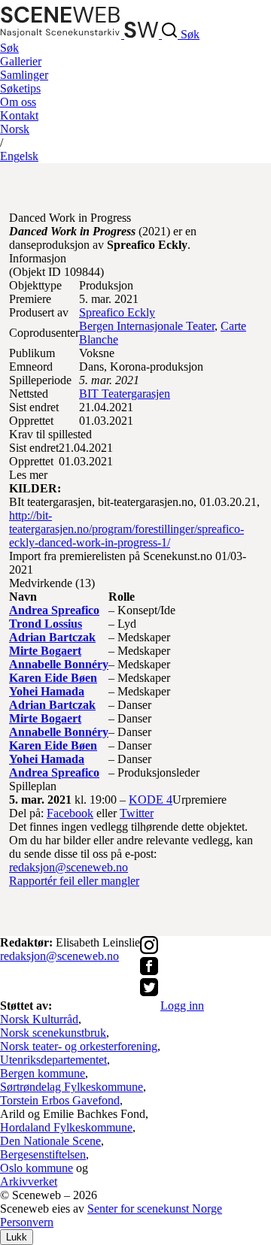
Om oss (18, 101)
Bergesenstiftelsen (43, 1154)
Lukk (16, 1237)
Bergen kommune (42, 1073)
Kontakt (19, 115)
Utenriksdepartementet (53, 1059)
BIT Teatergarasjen (124, 393)
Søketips (20, 88)
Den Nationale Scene (50, 1140)
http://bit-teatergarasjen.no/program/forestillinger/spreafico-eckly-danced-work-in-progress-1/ (126, 529)
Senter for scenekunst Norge (154, 1208)
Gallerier (20, 61)
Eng (19, 156)
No (14, 129)
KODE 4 (150, 799)
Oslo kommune (36, 1168)
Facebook (70, 813)
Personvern (26, 1222)
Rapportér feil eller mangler (74, 880)
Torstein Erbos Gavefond (60, 1100)
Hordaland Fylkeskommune (66, 1127)
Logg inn (182, 1005)
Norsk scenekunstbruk (53, 1032)
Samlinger (24, 74)
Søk (9, 47)
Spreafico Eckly (117, 312)
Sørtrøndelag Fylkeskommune (71, 1086)
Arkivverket (28, 1181)
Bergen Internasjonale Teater (147, 326)
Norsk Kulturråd (39, 1019)
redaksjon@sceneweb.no (68, 867)
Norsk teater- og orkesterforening (78, 1046)
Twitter (137, 813)
